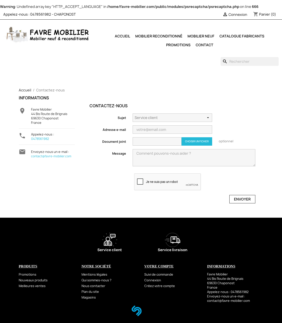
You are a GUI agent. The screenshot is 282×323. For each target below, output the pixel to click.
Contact (204, 45)
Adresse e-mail (114, 130)
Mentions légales (94, 274)
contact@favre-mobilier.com (51, 156)
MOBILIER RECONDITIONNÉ (158, 36)
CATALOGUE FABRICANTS (241, 36)
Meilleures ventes (32, 286)
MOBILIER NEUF (200, 36)
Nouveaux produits (33, 280)
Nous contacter (93, 286)
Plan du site (90, 292)
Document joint (114, 141)
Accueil (122, 36)
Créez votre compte (159, 286)
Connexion (152, 280)
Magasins (89, 297)
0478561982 (40, 14)
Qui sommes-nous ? (96, 280)
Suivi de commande (158, 274)
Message (119, 153)
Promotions (27, 274)
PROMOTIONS (178, 45)
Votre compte (159, 266)
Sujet (122, 118)
